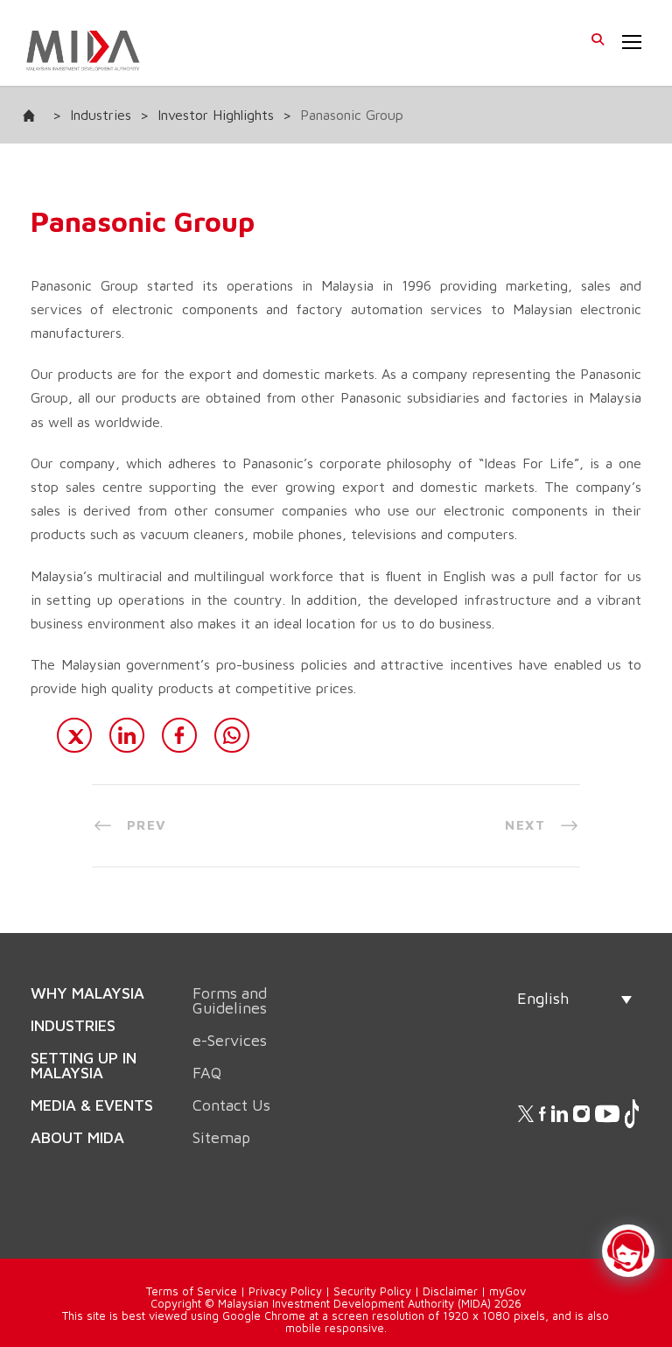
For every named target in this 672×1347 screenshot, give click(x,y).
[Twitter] (74, 735)
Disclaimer (450, 1291)
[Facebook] (179, 735)
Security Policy (372, 1291)
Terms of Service (191, 1291)
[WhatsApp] (231, 735)
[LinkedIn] (126, 735)
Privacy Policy (285, 1291)
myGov (507, 1291)
